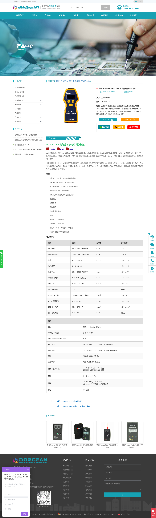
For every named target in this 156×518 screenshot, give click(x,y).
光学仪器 (18, 104)
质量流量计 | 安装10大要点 (24, 154)
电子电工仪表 (74, 81)
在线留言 (105, 15)
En (140, 1)
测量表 (71, 149)
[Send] (122, 494)
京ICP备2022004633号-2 (92, 514)
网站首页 (20, 15)
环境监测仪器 (20, 88)
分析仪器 (18, 109)
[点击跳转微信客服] (152, 246)
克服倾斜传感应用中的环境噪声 (26, 135)
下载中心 (76, 15)
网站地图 (106, 514)
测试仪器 (18, 121)
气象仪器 (18, 117)
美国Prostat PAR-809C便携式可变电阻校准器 (73, 406)
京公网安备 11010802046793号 (71, 514)
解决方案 (90, 15)
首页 (58, 81)
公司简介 (34, 15)
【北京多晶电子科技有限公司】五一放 (28, 149)
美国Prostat (85, 81)
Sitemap (113, 514)
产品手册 (52, 149)
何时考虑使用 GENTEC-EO (24, 145)
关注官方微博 (125, 514)
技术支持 (119, 15)
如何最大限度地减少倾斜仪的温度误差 (28, 140)
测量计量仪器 (20, 92)
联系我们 (133, 15)
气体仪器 (18, 113)
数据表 (62, 149)
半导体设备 (19, 100)
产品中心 (48, 15)
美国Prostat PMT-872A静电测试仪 (69, 401)
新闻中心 (62, 15)
